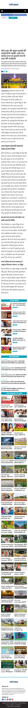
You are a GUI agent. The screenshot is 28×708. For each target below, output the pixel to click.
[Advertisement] (14, 34)
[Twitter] (5, 699)
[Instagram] (8, 699)
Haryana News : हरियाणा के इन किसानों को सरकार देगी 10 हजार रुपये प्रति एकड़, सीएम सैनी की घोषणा (13, 383)
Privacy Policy (10, 706)
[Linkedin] (10, 699)
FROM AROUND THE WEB (14, 393)
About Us (5, 686)
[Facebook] (3, 699)
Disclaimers (17, 706)
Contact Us (18, 705)
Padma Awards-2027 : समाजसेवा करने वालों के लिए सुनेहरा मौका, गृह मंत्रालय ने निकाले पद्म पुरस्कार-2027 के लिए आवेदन (13, 369)
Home (4, 18)
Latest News (14, 300)
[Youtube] (12, 699)
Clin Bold (5, 68)
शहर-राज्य (12, 18)
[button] (2, 11)
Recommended (14, 356)
